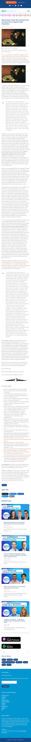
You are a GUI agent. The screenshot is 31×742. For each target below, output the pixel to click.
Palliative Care (10, 527)
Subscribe (22, 2)
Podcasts (4, 505)
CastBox (4, 705)
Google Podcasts (6, 702)
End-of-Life (10, 50)
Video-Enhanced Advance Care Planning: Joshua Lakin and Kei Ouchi (14, 587)
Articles (4, 485)
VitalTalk (9, 665)
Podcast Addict (5, 700)
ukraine (3, 665)
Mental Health (8, 52)
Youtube (3, 708)
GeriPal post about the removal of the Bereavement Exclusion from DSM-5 (15, 57)
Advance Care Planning (8, 591)
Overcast (4, 697)
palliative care (19, 662)
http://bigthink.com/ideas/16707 (17, 461)
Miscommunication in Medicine (8, 662)
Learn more (9, 726)
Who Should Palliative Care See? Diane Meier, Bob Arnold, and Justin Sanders (14, 523)
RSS (2, 710)
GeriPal (15, 49)
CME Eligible (9, 659)
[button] (28, 11)
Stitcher (3, 703)
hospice (15, 659)
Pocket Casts (5, 706)
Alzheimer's (9, 560)
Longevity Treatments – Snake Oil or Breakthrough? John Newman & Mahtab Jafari (14, 621)
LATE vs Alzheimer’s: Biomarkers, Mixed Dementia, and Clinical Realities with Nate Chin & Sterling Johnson (15, 555)
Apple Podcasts (5, 695)
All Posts (5, 50)
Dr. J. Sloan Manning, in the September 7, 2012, (15, 263)
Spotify (3, 699)
